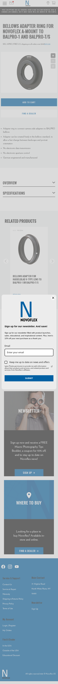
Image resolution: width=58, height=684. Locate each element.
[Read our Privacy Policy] (51, 366)
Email (7, 345)
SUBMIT (29, 378)
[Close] (53, 298)
